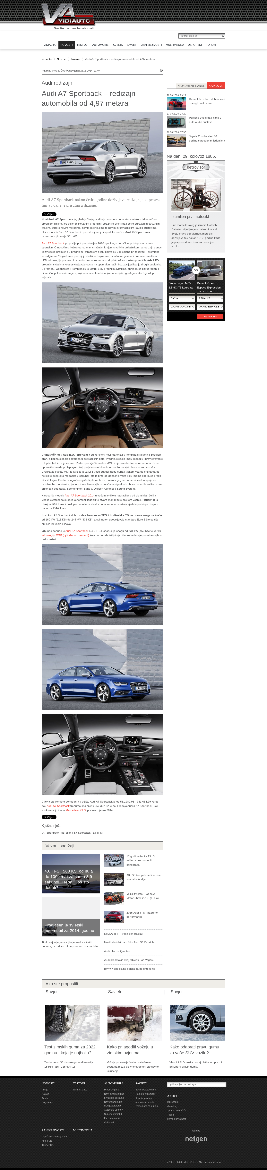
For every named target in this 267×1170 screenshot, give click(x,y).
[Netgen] (196, 1139)
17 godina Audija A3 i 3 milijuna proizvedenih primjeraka (140, 860)
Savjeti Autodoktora (145, 1089)
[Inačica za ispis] (161, 70)
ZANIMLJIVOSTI (53, 1130)
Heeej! (170, 1115)
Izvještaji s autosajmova (54, 1136)
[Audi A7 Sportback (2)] (102, 322)
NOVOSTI (48, 1083)
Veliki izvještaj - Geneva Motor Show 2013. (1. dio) (142, 896)
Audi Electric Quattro (117, 951)
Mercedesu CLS (76, 810)
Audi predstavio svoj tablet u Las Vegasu (129, 959)
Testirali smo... (80, 1089)
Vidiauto (47, 59)
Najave (75, 59)
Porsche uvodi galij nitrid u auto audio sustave (205, 120)
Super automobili (113, 1114)
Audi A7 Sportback (53, 243)
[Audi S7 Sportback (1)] (102, 669)
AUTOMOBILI (113, 1083)
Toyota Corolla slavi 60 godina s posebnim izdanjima (207, 138)
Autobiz (46, 1098)
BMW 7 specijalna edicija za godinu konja (129, 968)
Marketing (172, 1106)
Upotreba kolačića (176, 1110)
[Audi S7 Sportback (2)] (102, 754)
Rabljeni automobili (145, 1094)
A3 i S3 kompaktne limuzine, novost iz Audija (143, 877)
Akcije (45, 1089)
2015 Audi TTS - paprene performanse (142, 914)
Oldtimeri (109, 1122)
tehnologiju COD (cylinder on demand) (65, 535)
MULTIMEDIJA (83, 1130)
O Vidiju (172, 1095)
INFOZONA (48, 1145)
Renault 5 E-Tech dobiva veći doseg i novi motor (207, 101)
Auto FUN (47, 1141)
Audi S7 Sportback (76, 530)
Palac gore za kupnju (146, 1106)
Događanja (48, 1102)
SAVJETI (141, 1083)
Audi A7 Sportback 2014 (79, 495)
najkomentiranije (191, 85)
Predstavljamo (111, 1089)
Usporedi (210, 316)
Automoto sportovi (113, 1109)
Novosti (61, 59)
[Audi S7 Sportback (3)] (102, 584)
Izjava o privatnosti (176, 1119)
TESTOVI (79, 1083)
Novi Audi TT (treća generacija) (123, 933)
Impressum (172, 1102)
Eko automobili (112, 1118)
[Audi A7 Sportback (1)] (102, 407)
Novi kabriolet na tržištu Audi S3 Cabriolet (129, 942)
